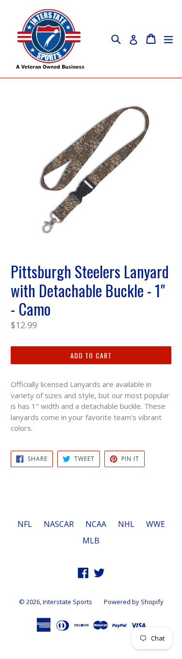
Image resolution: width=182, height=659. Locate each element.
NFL (24, 524)
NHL (126, 524)
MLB (91, 540)
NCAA (95, 524)
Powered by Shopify (134, 601)
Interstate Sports (67, 601)
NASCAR (59, 524)
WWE (155, 524)
